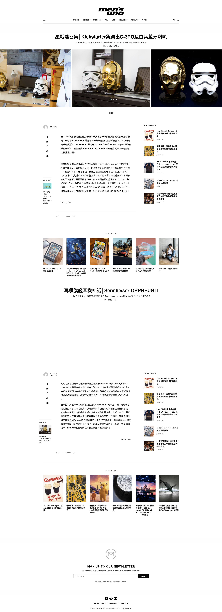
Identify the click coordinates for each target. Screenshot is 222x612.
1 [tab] (110, 100)
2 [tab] (112, 100)
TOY (74, 216)
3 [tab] (113, 100)
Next (184, 78)
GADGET (68, 216)
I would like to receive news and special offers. (112, 581)
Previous (38, 78)
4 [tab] (115, 100)
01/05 (111, 113)
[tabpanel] (111, 78)
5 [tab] (116, 100)
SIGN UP (143, 576)
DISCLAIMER (112, 603)
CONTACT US (123, 603)
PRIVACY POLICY (100, 603)
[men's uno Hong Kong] (111, 11)
